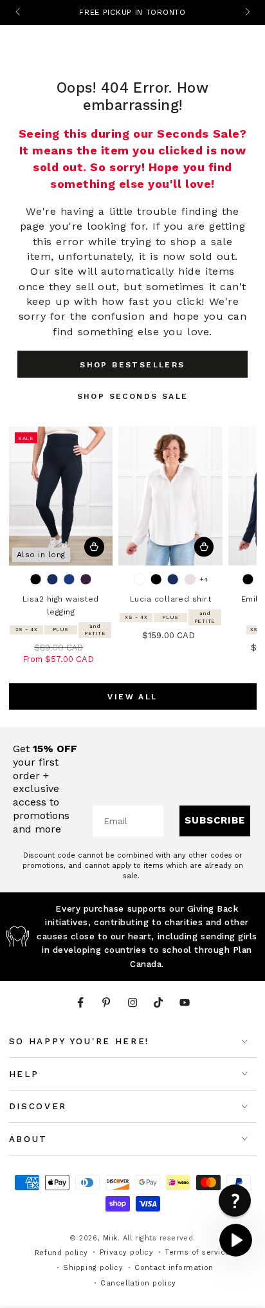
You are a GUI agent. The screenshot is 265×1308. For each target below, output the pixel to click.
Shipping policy (93, 1268)
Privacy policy (127, 1252)
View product (94, 547)
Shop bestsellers (132, 364)
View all (132, 696)
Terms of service (197, 1252)
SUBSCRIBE (215, 820)
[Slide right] (247, 12)
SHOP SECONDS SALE (132, 396)
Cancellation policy (138, 1283)
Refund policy (61, 1253)
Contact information (173, 1268)
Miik (110, 1238)
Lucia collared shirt (171, 598)
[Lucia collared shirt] (170, 496)
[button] (235, 1240)
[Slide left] (19, 12)
